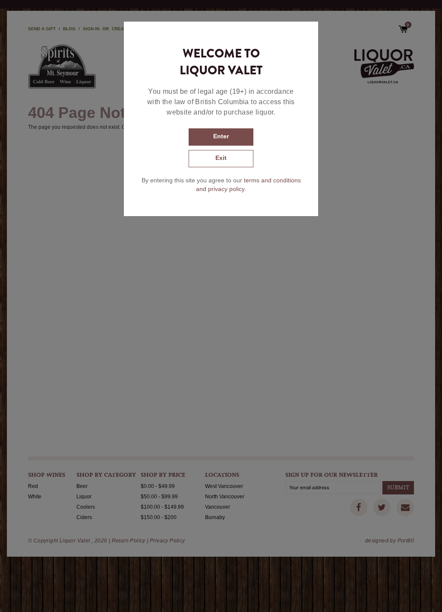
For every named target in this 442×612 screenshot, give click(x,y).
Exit (221, 157)
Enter (221, 136)
